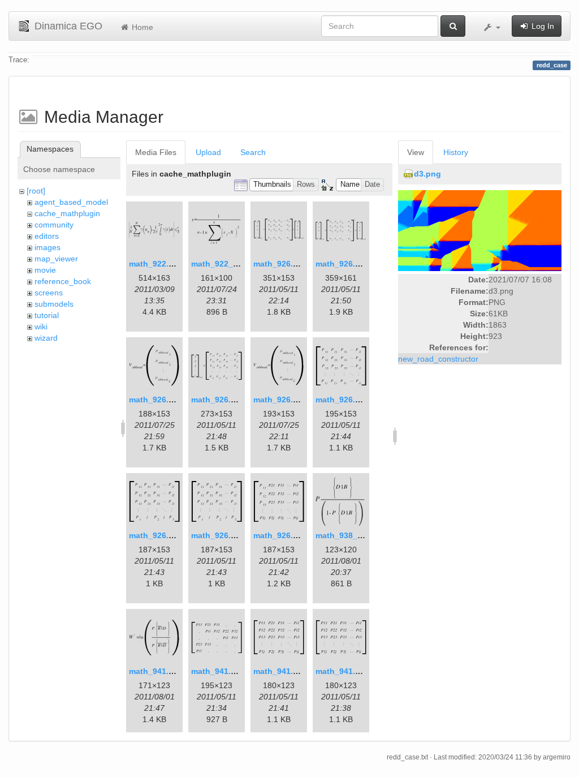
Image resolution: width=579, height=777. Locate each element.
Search (253, 152)
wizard (46, 337)
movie (45, 269)
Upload (208, 152)
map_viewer (56, 258)
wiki (40, 326)
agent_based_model (71, 202)
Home (141, 27)
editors (46, 236)
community (54, 224)
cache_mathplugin (67, 213)
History (455, 152)
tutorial (46, 315)
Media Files (155, 152)
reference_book (62, 281)
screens (48, 292)
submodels (54, 303)
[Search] (452, 26)
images (47, 247)
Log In (541, 26)
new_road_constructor (438, 358)
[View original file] (479, 230)
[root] (36, 190)
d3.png (427, 173)
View (415, 152)
